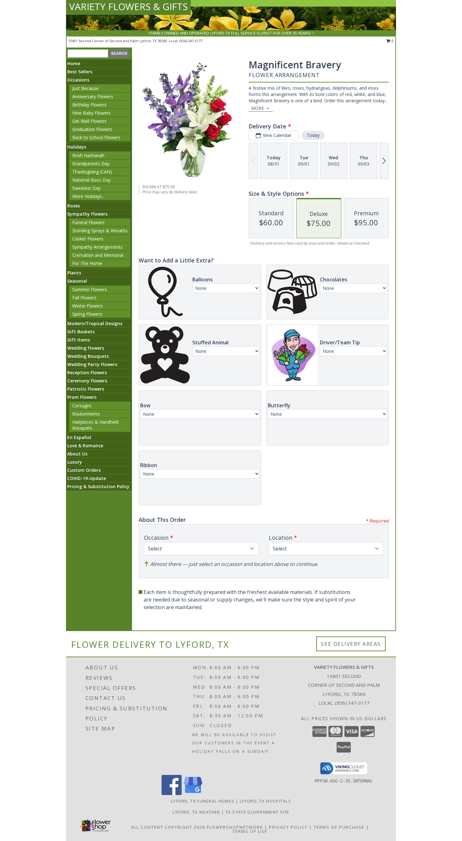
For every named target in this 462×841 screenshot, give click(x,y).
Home (73, 63)
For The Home (87, 263)
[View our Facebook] (172, 793)
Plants (74, 273)
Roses (73, 206)
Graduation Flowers (92, 129)
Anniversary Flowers (92, 96)
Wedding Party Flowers (92, 364)
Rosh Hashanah (88, 155)
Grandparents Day (90, 164)
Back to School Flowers (96, 137)
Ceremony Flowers (87, 381)
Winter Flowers (87, 306)
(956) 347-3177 (190, 40)
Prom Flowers (81, 397)
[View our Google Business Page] (193, 793)
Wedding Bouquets (88, 356)
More (257, 108)
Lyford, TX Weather (196, 812)
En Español (79, 437)
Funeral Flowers (88, 222)
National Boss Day (91, 180)
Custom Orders (84, 470)
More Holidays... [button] (88, 196)
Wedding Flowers (85, 348)
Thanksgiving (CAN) (92, 172)
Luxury (74, 462)
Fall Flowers (84, 298)
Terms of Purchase (339, 827)
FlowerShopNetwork (235, 827)
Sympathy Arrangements (97, 247)
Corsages (81, 406)
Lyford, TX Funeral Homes (202, 801)
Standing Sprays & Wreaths (100, 231)
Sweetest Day (86, 188)
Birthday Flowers (89, 105)
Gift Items (78, 340)
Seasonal (77, 281)
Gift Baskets (81, 332)
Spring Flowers (87, 314)
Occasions (78, 80)
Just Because (85, 88)
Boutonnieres (86, 414)
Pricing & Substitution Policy (98, 486)
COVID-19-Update (86, 478)
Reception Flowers (87, 372)
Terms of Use (250, 831)
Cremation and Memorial (97, 255)
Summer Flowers (89, 289)
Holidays (76, 147)
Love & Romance (85, 446)
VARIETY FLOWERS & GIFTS (128, 6)
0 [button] (392, 40)
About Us (77, 454)
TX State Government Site (257, 812)
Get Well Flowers (89, 121)
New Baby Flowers (91, 113)
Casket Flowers (87, 239)
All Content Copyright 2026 (168, 827)
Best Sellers (79, 72)
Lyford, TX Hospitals (265, 801)
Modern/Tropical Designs (94, 323)
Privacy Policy (288, 827)
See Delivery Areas (351, 643)
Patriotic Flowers (85, 389)
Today (313, 135)
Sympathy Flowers (87, 214)
